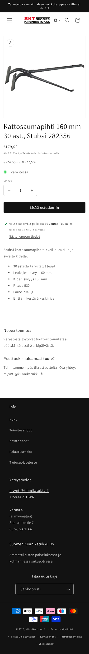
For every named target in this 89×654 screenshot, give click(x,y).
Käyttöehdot (19, 441)
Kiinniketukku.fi (35, 629)
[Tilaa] (68, 589)
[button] (9, 20)
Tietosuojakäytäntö (23, 636)
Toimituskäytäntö (71, 636)
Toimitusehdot (20, 430)
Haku (13, 419)
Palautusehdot (20, 452)
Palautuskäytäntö (62, 629)
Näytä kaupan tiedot (24, 236)
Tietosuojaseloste (23, 462)
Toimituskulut (30, 153)
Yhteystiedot (47, 643)
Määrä (8, 181)
